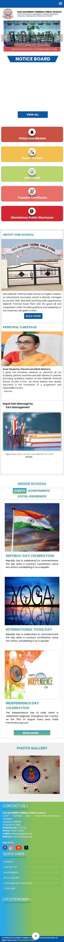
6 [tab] (38, 52)
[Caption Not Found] (34, 774)
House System (32, 158)
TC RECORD (9, 888)
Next (58, 38)
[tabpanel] (32, 616)
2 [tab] (20, 52)
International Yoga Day (29, 629)
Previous (5, 38)
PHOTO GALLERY (11, 877)
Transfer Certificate (32, 198)
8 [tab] (47, 52)
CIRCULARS (32, 178)
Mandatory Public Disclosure (32, 218)
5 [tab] (34, 52)
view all (33, 114)
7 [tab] (43, 52)
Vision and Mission (32, 138)
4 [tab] (29, 52)
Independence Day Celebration (22, 705)
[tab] (19, 491)
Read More (33, 316)
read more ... (32, 733)
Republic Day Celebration (30, 555)
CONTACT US (10, 867)
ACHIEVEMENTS (11, 872)
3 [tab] (25, 52)
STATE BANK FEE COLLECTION (18, 883)
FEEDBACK (9, 861)
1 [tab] (16, 52)
